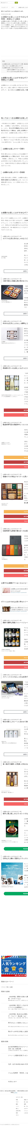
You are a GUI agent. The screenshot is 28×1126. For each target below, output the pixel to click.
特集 (17, 1099)
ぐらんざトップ (4, 7)
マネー (17, 1101)
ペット (17, 1106)
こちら (15, 1092)
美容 (17, 1112)
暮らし (17, 1108)
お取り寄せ (18, 1110)
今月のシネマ (12, 1081)
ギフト (13, 7)
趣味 (17, 1104)
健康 (25, 1104)
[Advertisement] (14, 145)
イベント (26, 1110)
